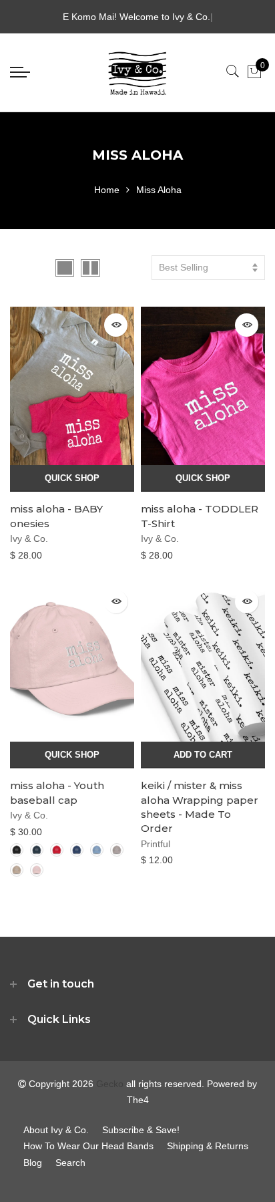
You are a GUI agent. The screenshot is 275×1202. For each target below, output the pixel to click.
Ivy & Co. (29, 538)
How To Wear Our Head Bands (88, 1146)
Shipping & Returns (207, 1146)
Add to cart (203, 755)
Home (106, 189)
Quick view (115, 325)
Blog (32, 1162)
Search (70, 1162)
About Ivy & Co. (56, 1129)
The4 (138, 1099)
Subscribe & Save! (141, 1129)
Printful (155, 844)
